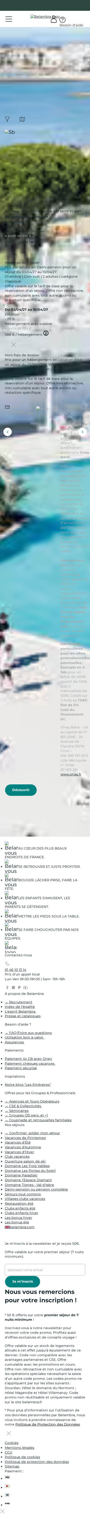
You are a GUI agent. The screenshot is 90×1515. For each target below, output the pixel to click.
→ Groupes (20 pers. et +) (26, 1115)
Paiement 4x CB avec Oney (28, 1059)
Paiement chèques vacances (30, 1063)
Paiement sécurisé (21, 1068)
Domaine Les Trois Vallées (27, 1166)
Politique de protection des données (37, 1462)
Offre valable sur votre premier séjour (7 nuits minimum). (44, 1254)
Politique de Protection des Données (47, 1424)
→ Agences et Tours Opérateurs (32, 1101)
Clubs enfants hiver (21, 1213)
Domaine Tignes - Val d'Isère (29, 1185)
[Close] (14, 252)
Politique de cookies (22, 1457)
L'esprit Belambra (20, 1011)
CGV (8, 1452)
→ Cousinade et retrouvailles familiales (38, 1120)
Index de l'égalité (20, 1006)
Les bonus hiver (18, 1218)
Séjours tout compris (23, 1194)
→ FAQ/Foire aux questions (28, 1033)
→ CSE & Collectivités (23, 1106)
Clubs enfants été (20, 1208)
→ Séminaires (17, 1111)
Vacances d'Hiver (19, 1152)
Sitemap (12, 1466)
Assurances (14, 1042)
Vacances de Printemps (25, 1138)
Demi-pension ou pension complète (36, 1189)
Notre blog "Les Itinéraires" (28, 1084)
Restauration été (19, 1203)
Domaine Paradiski (21, 1175)
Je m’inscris (22, 1281)
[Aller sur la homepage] (11, 948)
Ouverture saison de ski (25, 1161)
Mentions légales (19, 1447)
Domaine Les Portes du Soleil (30, 1171)
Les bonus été (17, 1222)
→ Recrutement (18, 1002)
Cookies (11, 1443)
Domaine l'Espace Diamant (28, 1180)
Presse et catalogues (23, 1016)
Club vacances (17, 1156)
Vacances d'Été (18, 1142)
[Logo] (45, 16)
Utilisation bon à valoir (24, 1037)
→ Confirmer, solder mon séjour (32, 1133)
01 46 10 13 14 (15, 970)
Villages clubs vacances (25, 1199)
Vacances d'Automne (23, 1147)
